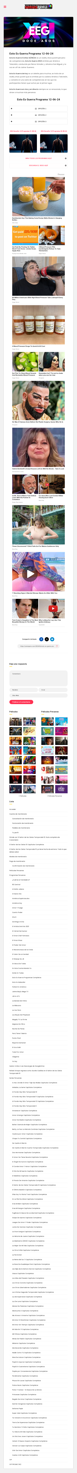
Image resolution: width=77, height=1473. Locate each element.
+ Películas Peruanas (54, 796)
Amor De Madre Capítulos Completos (26, 1120)
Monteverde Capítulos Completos (25, 1348)
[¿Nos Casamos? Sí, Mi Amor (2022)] (61, 724)
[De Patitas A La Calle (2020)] (61, 773)
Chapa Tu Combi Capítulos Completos (27, 1138)
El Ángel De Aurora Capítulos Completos (27, 1162)
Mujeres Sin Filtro (18, 1024)
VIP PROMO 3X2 (15, 1464)
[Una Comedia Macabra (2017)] (61, 792)
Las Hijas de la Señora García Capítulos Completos (31, 1269)
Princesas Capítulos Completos (24, 1394)
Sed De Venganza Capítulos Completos (27, 1404)
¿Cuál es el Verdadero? (21, 880)
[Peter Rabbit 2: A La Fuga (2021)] (29, 753)
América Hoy (17, 903)
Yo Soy (14, 1061)
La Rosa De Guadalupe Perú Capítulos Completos (31, 1264)
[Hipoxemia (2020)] (47, 744)
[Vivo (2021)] (29, 744)
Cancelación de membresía (23, 819)
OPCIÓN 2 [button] (41, 115)
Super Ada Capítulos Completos (24, 1413)
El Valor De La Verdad (20, 954)
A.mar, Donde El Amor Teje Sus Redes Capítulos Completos (34, 1083)
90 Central (16, 884)
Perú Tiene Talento (19, 1033)
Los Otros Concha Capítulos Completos (27, 1283)
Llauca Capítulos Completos (23, 1273)
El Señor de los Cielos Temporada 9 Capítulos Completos (34, 1185)
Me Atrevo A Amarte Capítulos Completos (28, 1315)
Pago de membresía (17, 861)
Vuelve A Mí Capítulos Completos (25, 1455)
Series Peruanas (15, 1078)
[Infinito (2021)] (15, 734)
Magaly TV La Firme (19, 1019)
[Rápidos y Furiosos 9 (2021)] (29, 763)
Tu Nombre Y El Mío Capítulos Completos (28, 1427)
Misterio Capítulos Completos (23, 1343)
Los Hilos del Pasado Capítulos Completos (28, 1278)
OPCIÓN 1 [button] (41, 109)
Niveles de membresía (17, 857)
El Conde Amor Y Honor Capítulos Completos (29, 1166)
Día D (14, 917)
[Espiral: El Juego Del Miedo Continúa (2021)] (15, 792)
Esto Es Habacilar (18, 982)
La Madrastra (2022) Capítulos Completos (28, 1241)
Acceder (12, 809)
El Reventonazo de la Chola (22, 950)
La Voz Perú (16, 1010)
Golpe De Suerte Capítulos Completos (27, 1218)
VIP (10, 1460)
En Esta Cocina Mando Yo (21, 968)
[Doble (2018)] (61, 763)
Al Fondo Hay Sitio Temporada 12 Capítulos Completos (33, 1101)
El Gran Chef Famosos (20, 936)
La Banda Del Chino (19, 1001)
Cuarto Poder (17, 912)
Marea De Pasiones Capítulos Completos (27, 1306)
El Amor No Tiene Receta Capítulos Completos (30, 1157)
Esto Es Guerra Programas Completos (26, 977)
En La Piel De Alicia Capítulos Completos (27, 1199)
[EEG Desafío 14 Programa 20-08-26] (54, 151)
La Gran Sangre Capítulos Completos (26, 1232)
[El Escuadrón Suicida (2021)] (15, 753)
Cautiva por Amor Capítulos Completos (27, 1134)
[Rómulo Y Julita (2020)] (47, 792)
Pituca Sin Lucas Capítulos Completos (26, 1381)
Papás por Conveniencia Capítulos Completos (30, 1371)
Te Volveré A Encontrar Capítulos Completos (29, 1418)
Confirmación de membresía (23, 866)
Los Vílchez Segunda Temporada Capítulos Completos (33, 1292)
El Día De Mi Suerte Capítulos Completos (27, 1171)
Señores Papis (17, 1408)
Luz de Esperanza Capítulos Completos (27, 1297)
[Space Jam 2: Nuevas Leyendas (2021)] (29, 773)
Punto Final (16, 1038)
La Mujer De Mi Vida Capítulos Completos (27, 1246)
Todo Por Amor (18, 1052)
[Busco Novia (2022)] (47, 734)
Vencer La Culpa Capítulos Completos (27, 1446)
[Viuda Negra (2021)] (15, 782)
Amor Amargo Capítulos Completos (26, 1115)
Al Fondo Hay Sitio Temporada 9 (24, 1106)
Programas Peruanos (17, 875)
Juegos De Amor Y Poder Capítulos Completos (30, 1222)
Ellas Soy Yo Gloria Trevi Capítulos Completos (29, 1194)
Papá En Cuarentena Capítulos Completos (28, 1367)
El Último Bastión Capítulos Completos (27, 1190)
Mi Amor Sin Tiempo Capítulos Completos (28, 1325)
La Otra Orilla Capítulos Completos (25, 1250)
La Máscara (16, 1005)
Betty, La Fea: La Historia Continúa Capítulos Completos (33, 1129)
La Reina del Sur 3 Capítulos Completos (27, 1259)
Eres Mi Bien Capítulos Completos (25, 1204)
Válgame (15, 1057)
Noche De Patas (18, 1029)
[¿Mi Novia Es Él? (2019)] (47, 753)
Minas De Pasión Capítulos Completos (26, 1339)
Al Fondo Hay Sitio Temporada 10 (24, 1092)
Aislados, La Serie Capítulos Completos (27, 1087)
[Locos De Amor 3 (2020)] (47, 773)
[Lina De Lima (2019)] (61, 753)
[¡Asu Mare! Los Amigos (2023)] (47, 724)
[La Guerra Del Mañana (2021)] (29, 792)
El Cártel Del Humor (19, 931)
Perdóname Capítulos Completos (25, 1376)
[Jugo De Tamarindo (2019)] (61, 734)
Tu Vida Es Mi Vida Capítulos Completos (27, 1432)
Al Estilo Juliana (18, 889)
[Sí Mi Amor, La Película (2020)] (61, 782)
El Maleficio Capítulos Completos (24, 1176)
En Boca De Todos (19, 964)
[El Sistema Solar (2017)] (47, 782)
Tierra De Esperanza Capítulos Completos (28, 1422)
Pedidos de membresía (21, 828)
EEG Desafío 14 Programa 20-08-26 (54, 131)
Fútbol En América (19, 987)
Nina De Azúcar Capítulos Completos (26, 1357)
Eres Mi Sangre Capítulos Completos (26, 1208)
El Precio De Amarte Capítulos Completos (28, 1180)
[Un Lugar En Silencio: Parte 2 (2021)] (29, 782)
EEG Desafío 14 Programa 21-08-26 (23, 131)
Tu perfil (15, 833)
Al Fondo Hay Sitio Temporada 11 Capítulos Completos (32, 1097)
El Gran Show (17, 940)
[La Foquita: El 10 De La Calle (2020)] (47, 763)
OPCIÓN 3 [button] (41, 121)
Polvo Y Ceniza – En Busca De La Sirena (27, 1390)
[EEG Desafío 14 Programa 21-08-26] (23, 151)
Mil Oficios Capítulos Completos (24, 1334)
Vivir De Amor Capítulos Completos (25, 1450)
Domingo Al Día (18, 922)
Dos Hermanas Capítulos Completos (26, 1152)
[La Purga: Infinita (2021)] (15, 773)
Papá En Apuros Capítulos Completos (26, 1362)
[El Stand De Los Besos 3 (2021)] (29, 724)
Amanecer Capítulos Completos (24, 1111)
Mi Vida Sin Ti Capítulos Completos (25, 1329)
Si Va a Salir (16, 1047)
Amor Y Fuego (17, 908)
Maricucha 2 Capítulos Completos (25, 1311)
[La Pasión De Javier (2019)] (61, 744)
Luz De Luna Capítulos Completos (25, 1301)
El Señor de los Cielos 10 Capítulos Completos (26, 844)
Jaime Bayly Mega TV (20, 992)
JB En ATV (16, 996)
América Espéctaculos (20, 898)
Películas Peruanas (16, 870)
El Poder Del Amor (19, 945)
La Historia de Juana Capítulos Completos (28, 1236)
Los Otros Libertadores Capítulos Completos (29, 1287)
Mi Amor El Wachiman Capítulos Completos (29, 1320)
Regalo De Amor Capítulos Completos (26, 1399)
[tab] (38, 108)
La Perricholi (17, 1255)
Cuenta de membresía (18, 814)
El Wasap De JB (18, 959)
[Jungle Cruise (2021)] (15, 763)
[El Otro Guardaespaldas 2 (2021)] (15, 744)
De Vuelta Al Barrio (19, 1143)
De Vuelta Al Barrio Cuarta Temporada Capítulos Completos (35, 1148)
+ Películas (22, 796)
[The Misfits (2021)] (29, 734)
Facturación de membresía (22, 823)
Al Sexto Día (16, 894)
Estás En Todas (18, 973)
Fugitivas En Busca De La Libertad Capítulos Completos (33, 1213)
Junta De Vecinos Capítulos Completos (27, 1227)
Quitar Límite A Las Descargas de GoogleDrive (26, 1066)
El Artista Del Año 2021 (20, 926)
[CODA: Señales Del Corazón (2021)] (15, 724)
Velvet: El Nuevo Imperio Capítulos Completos (29, 1441)
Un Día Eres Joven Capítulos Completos (27, 1436)
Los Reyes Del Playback (21, 1015)
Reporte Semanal (19, 1043)
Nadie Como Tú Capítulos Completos (26, 1353)
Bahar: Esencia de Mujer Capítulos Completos (29, 1125)
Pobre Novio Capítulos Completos (25, 1385)
